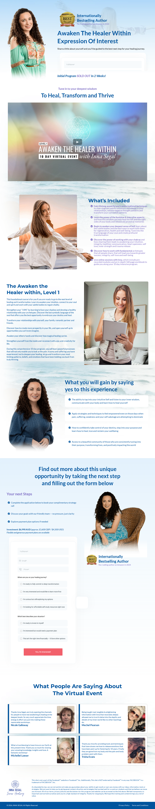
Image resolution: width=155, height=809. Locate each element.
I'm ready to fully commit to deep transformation (41, 584)
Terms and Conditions (140, 805)
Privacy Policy (124, 805)
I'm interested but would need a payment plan (40, 631)
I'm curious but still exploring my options (38, 599)
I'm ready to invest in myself (33, 623)
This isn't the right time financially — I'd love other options (44, 639)
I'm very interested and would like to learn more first (42, 592)
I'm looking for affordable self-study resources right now (44, 607)
